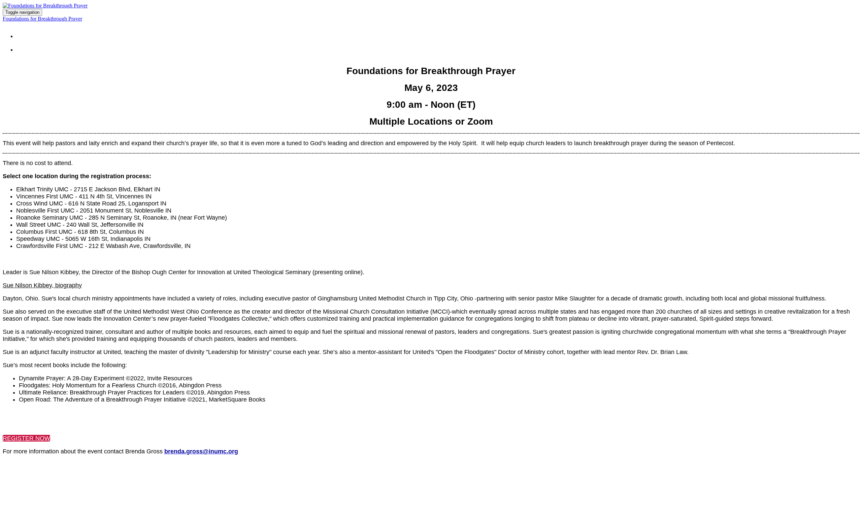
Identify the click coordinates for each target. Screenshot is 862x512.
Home (32, 33)
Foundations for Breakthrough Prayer (42, 19)
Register (39, 47)
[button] (26, 438)
